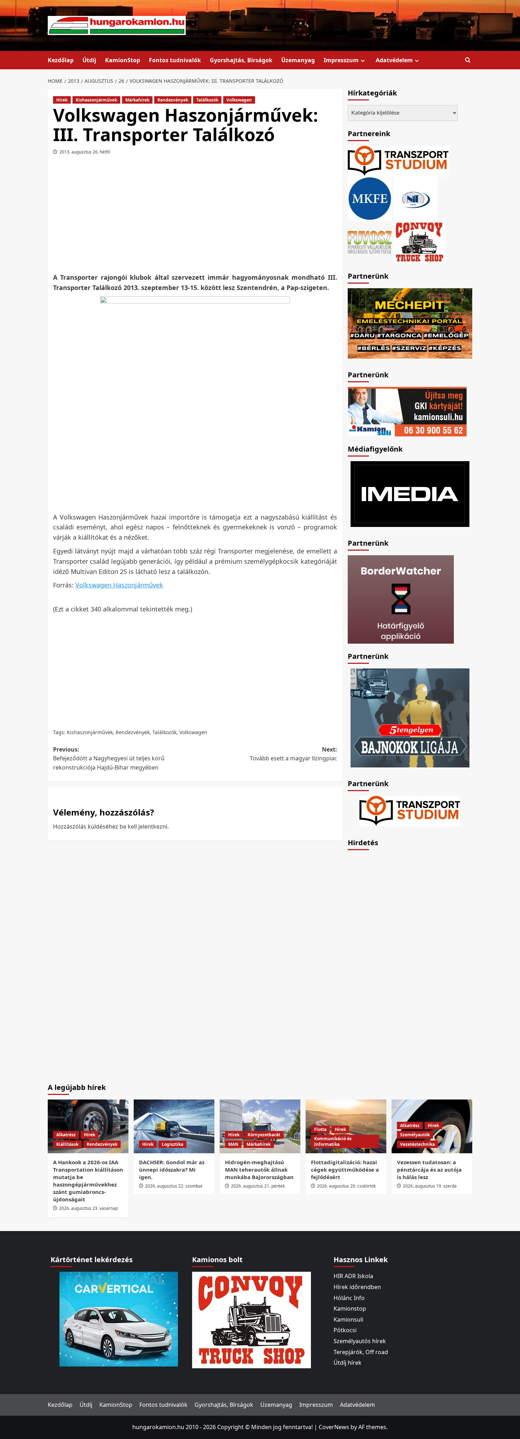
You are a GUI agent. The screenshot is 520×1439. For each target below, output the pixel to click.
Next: (293, 753)
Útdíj (89, 60)
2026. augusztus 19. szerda (430, 1186)
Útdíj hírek (348, 1363)
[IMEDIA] (410, 493)
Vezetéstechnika (417, 1144)
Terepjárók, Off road (361, 1352)
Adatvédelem (394, 60)
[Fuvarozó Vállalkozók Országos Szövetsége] (370, 241)
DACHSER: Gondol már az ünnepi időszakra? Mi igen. (171, 1169)
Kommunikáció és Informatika (333, 1141)
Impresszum (341, 60)
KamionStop (122, 60)
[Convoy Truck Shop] (251, 1319)
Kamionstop (350, 1308)
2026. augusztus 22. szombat (173, 1186)
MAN (233, 1144)
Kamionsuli (348, 1319)
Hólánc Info (349, 1298)
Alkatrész (66, 1135)
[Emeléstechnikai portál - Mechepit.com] (410, 322)
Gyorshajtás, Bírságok (241, 60)
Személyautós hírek (360, 1341)
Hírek (62, 100)
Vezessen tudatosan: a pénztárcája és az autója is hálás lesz (429, 1169)
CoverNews (334, 1427)
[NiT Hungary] (415, 198)
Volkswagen (239, 100)
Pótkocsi (345, 1330)
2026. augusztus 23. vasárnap (88, 1208)
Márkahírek (137, 100)
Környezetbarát (264, 1135)
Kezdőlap (61, 60)
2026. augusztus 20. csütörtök (346, 1186)
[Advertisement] (195, 216)
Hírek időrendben (357, 1287)
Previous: (108, 758)
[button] (467, 60)
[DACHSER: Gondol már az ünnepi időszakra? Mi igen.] (174, 1126)
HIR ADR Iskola (353, 1276)
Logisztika (172, 1144)
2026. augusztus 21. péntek (258, 1186)
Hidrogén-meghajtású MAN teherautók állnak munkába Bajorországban (259, 1169)
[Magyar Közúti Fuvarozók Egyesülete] (370, 198)
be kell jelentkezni (143, 826)
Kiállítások (67, 1144)
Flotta (320, 1129)
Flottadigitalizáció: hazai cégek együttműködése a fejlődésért (345, 1169)
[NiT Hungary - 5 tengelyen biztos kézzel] (410, 717)
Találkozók (207, 100)
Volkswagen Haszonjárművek (119, 585)
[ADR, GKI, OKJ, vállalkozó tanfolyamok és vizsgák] (398, 160)
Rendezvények (172, 100)
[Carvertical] (118, 1318)
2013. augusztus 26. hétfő (84, 152)
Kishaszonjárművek (96, 100)
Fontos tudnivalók (175, 60)
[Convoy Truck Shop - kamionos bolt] (419, 241)
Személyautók (415, 1135)
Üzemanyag (298, 60)
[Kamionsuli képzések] (407, 411)
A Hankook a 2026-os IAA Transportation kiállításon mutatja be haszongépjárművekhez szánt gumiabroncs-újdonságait (88, 1181)
